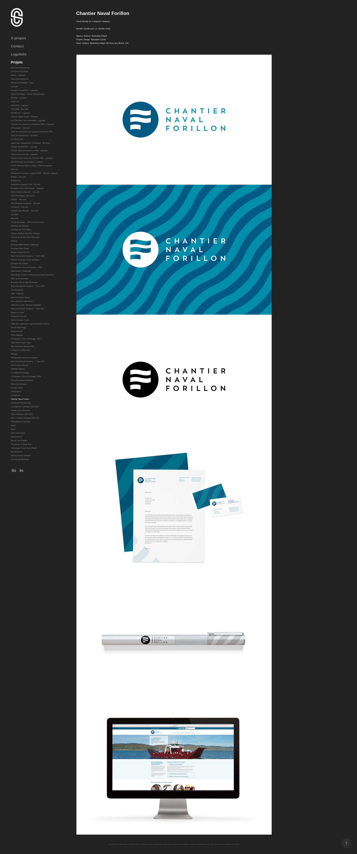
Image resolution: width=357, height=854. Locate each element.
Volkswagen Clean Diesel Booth (24, 448)
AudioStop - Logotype (19, 105)
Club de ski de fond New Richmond (25, 237)
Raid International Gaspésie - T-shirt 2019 (27, 256)
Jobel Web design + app (20, 343)
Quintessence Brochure (20, 410)
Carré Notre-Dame (18, 433)
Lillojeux (14, 241)
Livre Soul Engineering (20, 68)
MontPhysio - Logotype (20, 113)
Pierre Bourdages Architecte (22, 380)
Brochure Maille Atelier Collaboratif (25, 245)
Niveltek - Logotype (18, 98)
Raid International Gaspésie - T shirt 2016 (27, 361)
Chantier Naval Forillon (20, 399)
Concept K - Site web (19, 207)
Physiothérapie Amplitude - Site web (25, 203)
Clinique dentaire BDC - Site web (24, 147)
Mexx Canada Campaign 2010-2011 (25, 418)
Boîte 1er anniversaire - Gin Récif (24, 135)
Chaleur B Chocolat (18, 316)
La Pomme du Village (19, 71)
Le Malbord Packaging (20, 373)
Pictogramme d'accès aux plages (24, 358)
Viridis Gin (15, 102)
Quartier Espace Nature (20, 297)
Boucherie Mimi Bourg (20, 248)
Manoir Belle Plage (18, 328)
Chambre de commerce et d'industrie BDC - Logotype (32, 124)
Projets (17, 62)
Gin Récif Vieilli (17, 139)
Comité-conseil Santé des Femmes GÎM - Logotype (31, 158)
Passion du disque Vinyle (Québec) (25, 260)
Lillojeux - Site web (18, 199)
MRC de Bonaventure (19, 279)
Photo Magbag (17, 335)
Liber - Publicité (17, 294)
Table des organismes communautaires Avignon (30, 324)
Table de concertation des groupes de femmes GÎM (31, 132)
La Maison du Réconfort (20, 350)
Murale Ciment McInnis (20, 252)
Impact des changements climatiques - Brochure (30, 143)
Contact (17, 46)
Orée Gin (14, 169)
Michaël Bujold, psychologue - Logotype (27, 162)
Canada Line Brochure (20, 459)
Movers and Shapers (19, 440)
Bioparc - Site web (18, 177)
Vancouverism (16, 437)
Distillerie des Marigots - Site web (24, 211)
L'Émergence (16, 392)
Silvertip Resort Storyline (21, 456)
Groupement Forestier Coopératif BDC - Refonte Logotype (34, 173)
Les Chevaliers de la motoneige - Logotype (28, 120)
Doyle (13, 429)
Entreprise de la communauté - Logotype (27, 188)
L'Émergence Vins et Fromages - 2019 (26, 267)
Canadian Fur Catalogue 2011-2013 (25, 407)
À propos (18, 38)
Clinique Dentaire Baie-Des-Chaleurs (25, 233)
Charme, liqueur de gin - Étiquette (24, 117)
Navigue (14, 354)
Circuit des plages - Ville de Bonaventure (27, 222)
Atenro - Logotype (18, 75)
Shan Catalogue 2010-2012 (22, 414)
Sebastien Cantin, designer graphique (26, 305)
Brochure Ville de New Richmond (24, 282)
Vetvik (13, 425)
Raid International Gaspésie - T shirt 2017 (27, 309)
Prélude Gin (15, 181)
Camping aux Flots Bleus (21, 230)
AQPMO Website (18, 369)
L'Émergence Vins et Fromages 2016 (26, 376)
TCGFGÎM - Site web (19, 109)
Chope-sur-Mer (17, 331)
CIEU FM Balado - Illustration (23, 196)
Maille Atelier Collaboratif (21, 271)
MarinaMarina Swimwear (21, 422)
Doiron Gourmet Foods (20, 320)
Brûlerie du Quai (17, 312)
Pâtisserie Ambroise (19, 384)
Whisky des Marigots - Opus (22, 83)
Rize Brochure (16, 452)
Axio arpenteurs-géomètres (22, 301)
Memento (14, 218)
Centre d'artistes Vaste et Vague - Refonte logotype (31, 166)
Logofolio (18, 54)
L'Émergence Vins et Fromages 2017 (26, 339)
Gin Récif (14, 215)
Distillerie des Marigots (20, 226)
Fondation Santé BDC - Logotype (24, 90)
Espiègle (14, 86)
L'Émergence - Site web (20, 128)
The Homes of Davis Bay (21, 444)
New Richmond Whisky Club (22, 346)
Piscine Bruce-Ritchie (19, 365)
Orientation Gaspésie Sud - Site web (25, 184)
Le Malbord (15, 395)
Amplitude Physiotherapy (21, 403)
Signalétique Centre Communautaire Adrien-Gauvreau (32, 275)
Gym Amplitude (17, 290)
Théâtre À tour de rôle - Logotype (24, 154)
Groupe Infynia (17, 388)
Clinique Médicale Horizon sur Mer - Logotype (29, 151)
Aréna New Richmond (19, 79)
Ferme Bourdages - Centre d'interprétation (27, 94)
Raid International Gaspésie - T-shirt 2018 (27, 286)
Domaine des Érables (19, 263)
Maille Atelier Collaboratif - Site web (25, 192)
